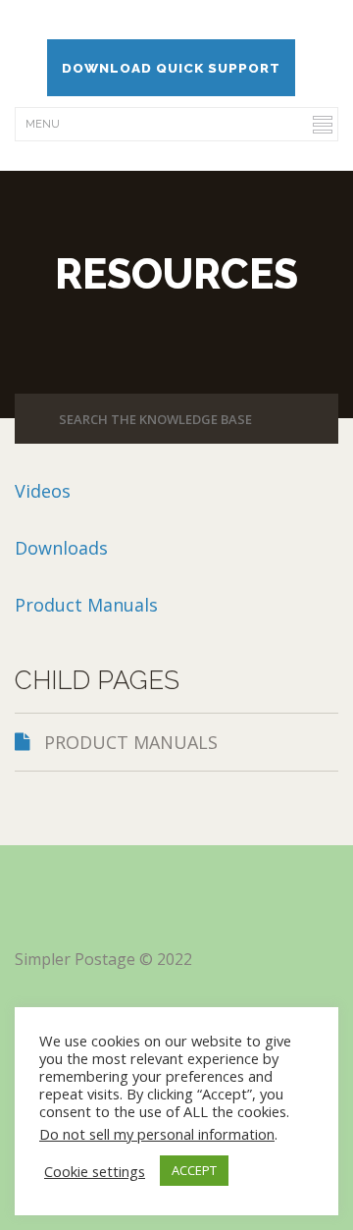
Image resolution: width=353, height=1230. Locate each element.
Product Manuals (131, 742)
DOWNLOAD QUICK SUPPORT (171, 68)
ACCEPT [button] (194, 1170)
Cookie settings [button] (94, 1171)
